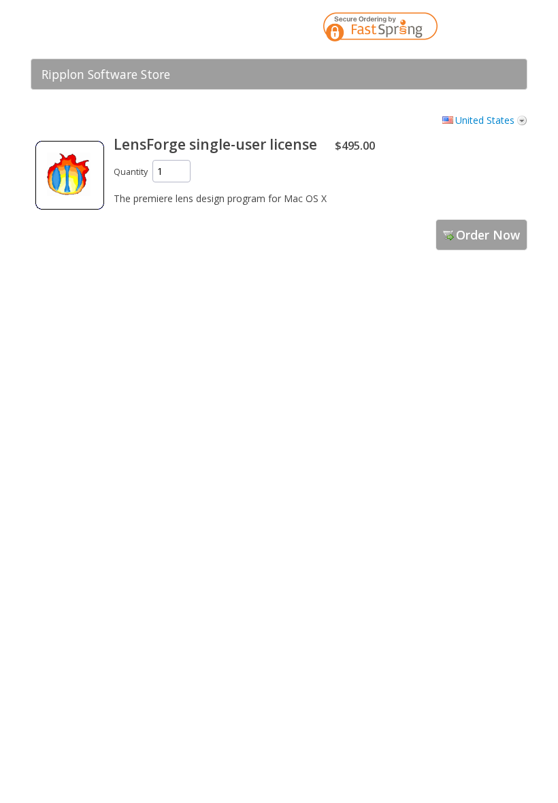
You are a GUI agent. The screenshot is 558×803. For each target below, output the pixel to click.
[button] (490, 29)
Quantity (131, 172)
